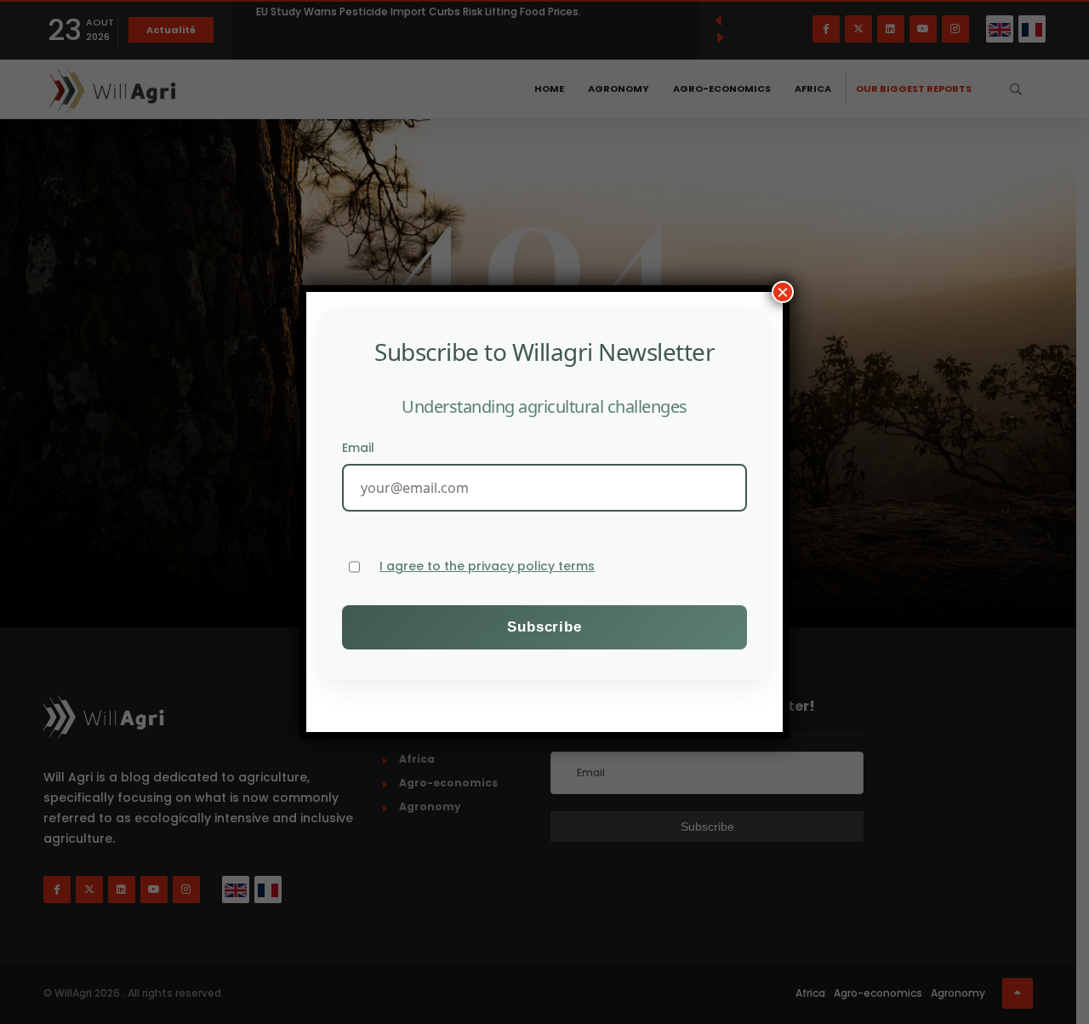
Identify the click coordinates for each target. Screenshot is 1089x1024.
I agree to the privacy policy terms (487, 566)
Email (358, 447)
